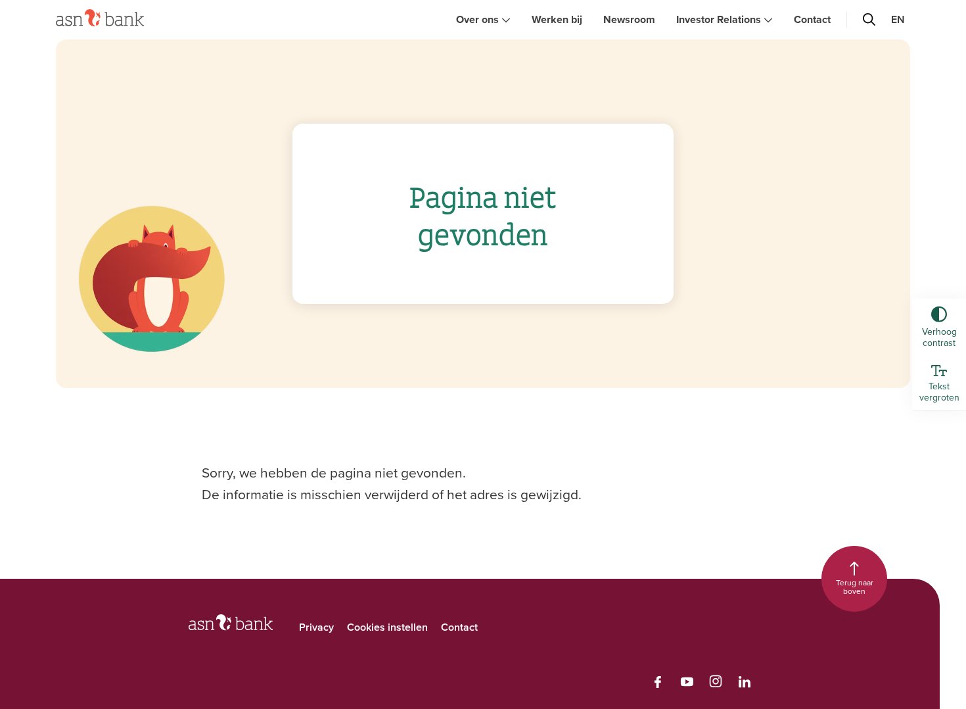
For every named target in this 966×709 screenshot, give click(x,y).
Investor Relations (718, 19)
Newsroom (629, 19)
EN (898, 19)
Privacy (316, 627)
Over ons (477, 19)
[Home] (100, 17)
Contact (812, 19)
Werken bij (557, 19)
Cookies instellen (387, 627)
